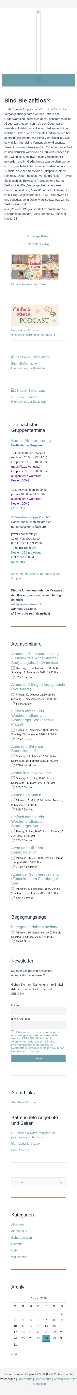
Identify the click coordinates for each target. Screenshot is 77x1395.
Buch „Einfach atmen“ (25, 363)
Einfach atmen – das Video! (29, 284)
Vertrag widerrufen (65, 1379)
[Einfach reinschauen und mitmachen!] (35, 267)
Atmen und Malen (26, 795)
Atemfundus (19, 1231)
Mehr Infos (18, 508)
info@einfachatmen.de (26, 604)
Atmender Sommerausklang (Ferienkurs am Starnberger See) (35, 878)
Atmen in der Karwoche (31, 773)
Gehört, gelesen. (22, 1237)
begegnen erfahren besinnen (36, 927)
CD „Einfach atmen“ (24, 397)
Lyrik (14, 1250)
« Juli (14, 1354)
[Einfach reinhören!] (35, 316)
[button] (38, 79)
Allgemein (17, 1224)
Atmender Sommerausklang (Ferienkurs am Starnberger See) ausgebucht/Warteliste (35, 658)
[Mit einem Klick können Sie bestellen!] (30, 358)
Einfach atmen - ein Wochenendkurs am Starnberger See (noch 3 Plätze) (32, 717)
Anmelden (39, 1383)
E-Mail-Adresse (20, 1018)
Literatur (16, 1244)
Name (15, 1005)
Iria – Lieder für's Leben (26, 1143)
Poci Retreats (20, 1150)
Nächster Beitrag (38, 244)
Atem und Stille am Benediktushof (27, 748)
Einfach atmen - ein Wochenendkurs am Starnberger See (28, 821)
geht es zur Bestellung (28, 368)
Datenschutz (43, 1379)
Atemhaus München (24, 1102)
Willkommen (19, 1257)
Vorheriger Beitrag (38, 236)
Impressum (25, 1379)
